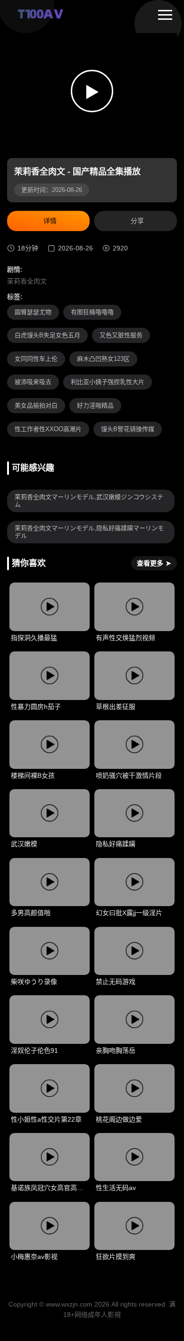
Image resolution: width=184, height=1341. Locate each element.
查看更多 (154, 563)
